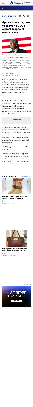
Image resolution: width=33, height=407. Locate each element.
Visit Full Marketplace (25, 176)
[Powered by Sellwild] (28, 284)
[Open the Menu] (3, 2)
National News (9, 16)
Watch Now (27, 2)
